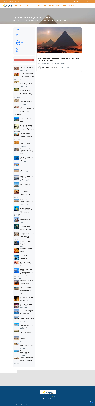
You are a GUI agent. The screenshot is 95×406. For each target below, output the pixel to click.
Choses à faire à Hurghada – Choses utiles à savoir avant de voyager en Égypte (26, 325)
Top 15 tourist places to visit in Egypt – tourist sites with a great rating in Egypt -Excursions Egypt (27, 178)
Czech (17, 31)
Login (82, 1)
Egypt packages (30, 5)
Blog (45, 5)
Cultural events (25, 20)
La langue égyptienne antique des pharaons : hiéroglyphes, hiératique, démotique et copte (27, 143)
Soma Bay (64, 5)
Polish (17, 43)
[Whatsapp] (52, 398)
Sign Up (86, 1)
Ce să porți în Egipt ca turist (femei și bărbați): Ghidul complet (26, 338)
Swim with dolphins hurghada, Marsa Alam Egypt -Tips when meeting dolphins (26, 257)
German (17, 35)
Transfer (51, 5)
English (17, 33)
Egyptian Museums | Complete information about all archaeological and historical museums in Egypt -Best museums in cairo (26, 193)
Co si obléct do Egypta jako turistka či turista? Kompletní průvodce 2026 (26, 352)
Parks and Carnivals (51, 20)
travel (65, 20)
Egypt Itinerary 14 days (25, 170)
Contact (57, 5)
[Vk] (48, 398)
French (17, 34)
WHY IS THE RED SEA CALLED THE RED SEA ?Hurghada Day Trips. (26, 264)
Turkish (17, 50)
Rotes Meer (59, 20)
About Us (39, 5)
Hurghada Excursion (34, 20)
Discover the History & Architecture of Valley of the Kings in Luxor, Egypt (26, 83)
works (17, 51)
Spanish (17, 48)
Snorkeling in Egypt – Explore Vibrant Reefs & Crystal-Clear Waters (26, 120)
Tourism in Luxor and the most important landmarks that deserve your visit (26, 299)
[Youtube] (50, 398)
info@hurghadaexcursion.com (14, 1)
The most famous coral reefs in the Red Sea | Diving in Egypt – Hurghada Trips (26, 250)
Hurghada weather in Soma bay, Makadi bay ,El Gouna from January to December (26, 282)
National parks (43, 20)
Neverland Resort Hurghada (26, 164)
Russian (17, 46)
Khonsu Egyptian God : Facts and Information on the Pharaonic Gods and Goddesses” (27, 102)
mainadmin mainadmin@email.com (50, 67)
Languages (18, 40)
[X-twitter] (45, 398)
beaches (19, 20)
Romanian (18, 44)
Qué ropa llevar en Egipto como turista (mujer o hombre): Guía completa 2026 (26, 345)
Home (16, 5)
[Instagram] (47, 398)
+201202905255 (76, 1)
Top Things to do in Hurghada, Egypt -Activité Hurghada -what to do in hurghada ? (26, 201)
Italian (17, 38)
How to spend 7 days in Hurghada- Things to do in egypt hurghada (27, 319)
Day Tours (22, 5)
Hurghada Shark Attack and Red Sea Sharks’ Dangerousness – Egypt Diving (26, 159)
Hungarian (18, 36)
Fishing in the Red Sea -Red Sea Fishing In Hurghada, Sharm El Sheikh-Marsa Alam (26, 219)
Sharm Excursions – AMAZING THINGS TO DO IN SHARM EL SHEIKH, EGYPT (26, 185)
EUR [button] (90, 1)
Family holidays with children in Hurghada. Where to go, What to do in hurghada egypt (26, 312)
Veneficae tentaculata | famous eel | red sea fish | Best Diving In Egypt (26, 243)
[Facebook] (43, 398)
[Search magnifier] (33, 60)
